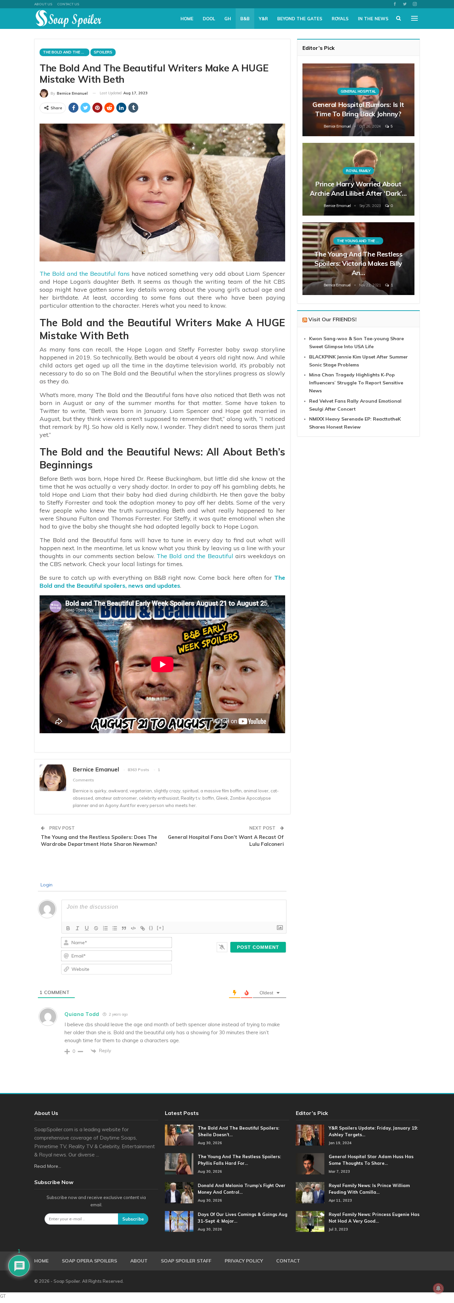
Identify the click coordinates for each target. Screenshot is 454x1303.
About (139, 1261)
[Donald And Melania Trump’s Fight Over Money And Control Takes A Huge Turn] (179, 1192)
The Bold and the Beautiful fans (85, 273)
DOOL (209, 18)
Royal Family (358, 170)
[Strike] (96, 928)
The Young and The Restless (360, 241)
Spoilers (103, 52)
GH (227, 18)
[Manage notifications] (438, 1288)
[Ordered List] (105, 928)
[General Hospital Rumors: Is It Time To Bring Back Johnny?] (358, 100)
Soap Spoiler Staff (186, 1261)
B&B (245, 18)
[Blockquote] (124, 928)
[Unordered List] (114, 928)
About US (43, 4)
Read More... (47, 1166)
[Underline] (86, 928)
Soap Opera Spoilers (89, 1261)
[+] (160, 927)
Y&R (263, 18)
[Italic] (77, 928)
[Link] (142, 928)
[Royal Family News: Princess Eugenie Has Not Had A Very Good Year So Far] (310, 1221)
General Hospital (358, 91)
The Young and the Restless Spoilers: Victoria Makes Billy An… (358, 263)
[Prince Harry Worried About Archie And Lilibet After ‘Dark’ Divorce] (358, 179)
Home (186, 18)
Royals (340, 18)
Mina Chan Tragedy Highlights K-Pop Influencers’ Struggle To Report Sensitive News (356, 383)
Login (46, 885)
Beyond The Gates (299, 18)
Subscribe (133, 1219)
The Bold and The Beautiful (66, 52)
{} (151, 927)
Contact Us (68, 4)
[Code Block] (133, 928)
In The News (373, 18)
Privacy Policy (244, 1261)
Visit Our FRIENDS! (332, 319)
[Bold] (68, 928)
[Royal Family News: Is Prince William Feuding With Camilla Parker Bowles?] (310, 1192)
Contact (288, 1261)
